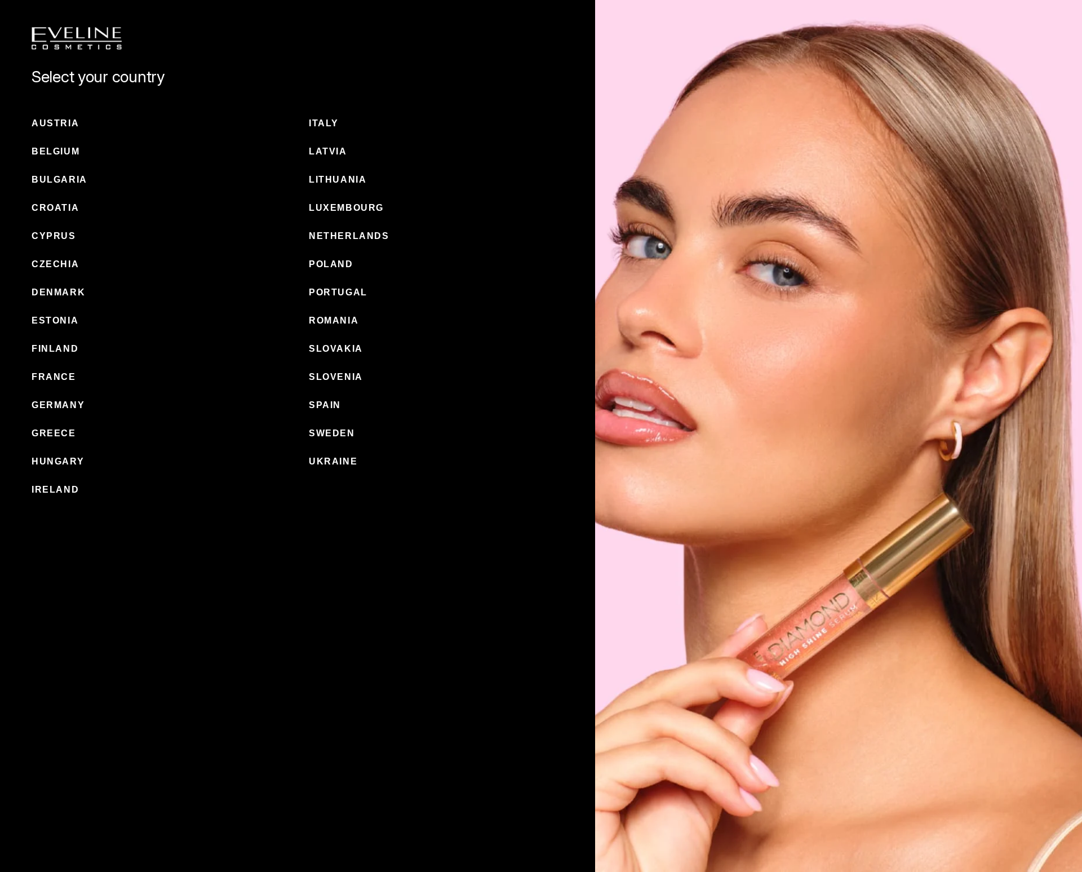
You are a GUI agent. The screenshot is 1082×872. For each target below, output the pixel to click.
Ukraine (333, 461)
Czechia (55, 264)
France (54, 377)
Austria (55, 123)
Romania (333, 320)
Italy (324, 123)
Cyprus (54, 236)
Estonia (55, 320)
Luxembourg (346, 208)
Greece (54, 433)
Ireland (55, 489)
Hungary (58, 461)
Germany (58, 405)
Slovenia (336, 377)
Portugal (338, 292)
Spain (325, 405)
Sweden (332, 433)
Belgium (55, 151)
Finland (55, 348)
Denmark (58, 292)
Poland (331, 264)
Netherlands (349, 236)
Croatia (55, 208)
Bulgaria (59, 179)
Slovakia (336, 348)
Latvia (328, 151)
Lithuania (337, 179)
